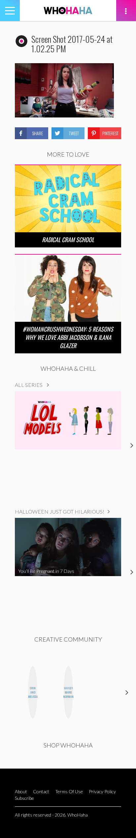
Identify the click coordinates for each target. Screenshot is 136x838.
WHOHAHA (68, 10)
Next (127, 692)
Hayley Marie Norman (68, 692)
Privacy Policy (102, 791)
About (21, 791)
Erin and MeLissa (32, 692)
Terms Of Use (69, 791)
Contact (41, 791)
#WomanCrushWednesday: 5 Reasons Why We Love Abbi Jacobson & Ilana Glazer (68, 337)
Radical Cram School (68, 239)
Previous (9, 692)
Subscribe (24, 798)
